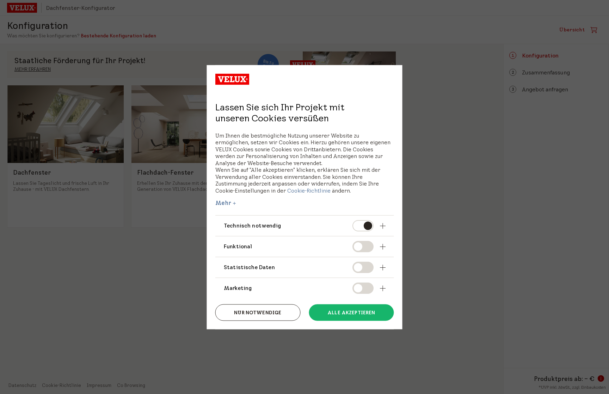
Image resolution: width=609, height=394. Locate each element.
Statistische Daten (249, 266)
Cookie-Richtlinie (309, 190)
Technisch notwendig (252, 225)
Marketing (238, 287)
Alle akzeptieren (351, 312)
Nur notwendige (257, 312)
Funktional (238, 246)
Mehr (223, 203)
